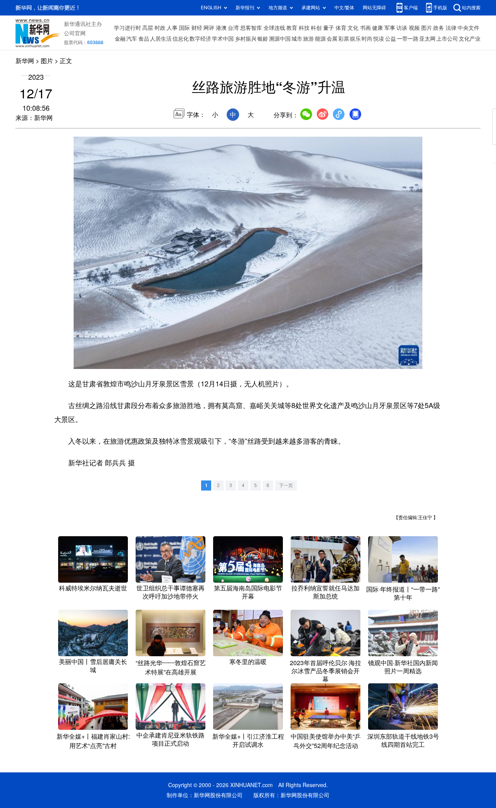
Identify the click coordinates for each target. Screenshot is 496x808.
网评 (208, 28)
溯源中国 (280, 38)
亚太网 (427, 38)
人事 (172, 28)
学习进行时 (127, 28)
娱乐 (355, 38)
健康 (377, 28)
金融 (120, 38)
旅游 (308, 38)
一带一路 (407, 38)
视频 (414, 28)
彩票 (343, 38)
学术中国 (223, 38)
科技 (304, 28)
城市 (296, 38)
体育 (341, 28)
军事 (389, 28)
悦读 (378, 38)
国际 (184, 28)
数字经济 (200, 38)
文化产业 (469, 38)
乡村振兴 (246, 38)
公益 (390, 38)
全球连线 (274, 28)
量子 (328, 28)
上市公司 (447, 38)
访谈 (401, 28)
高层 (147, 28)
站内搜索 (471, 7)
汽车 (131, 38)
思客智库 (251, 28)
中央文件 (468, 28)
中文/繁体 (344, 7)
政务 (438, 28)
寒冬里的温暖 (248, 662)
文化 (353, 28)
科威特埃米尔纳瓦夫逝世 (93, 588)
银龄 (262, 38)
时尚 (367, 38)
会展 (332, 38)
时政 (160, 28)
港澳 (221, 28)
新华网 (25, 61)
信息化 (180, 38)
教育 (291, 28)
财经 (196, 28)
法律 (451, 28)
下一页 (286, 485)
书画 (365, 28)
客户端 (411, 7)
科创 (316, 28)
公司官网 (75, 33)
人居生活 (161, 38)
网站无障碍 (374, 7)
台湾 (233, 28)
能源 (320, 38)
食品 (143, 38)
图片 (426, 28)
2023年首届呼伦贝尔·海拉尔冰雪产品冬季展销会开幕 (325, 671)
